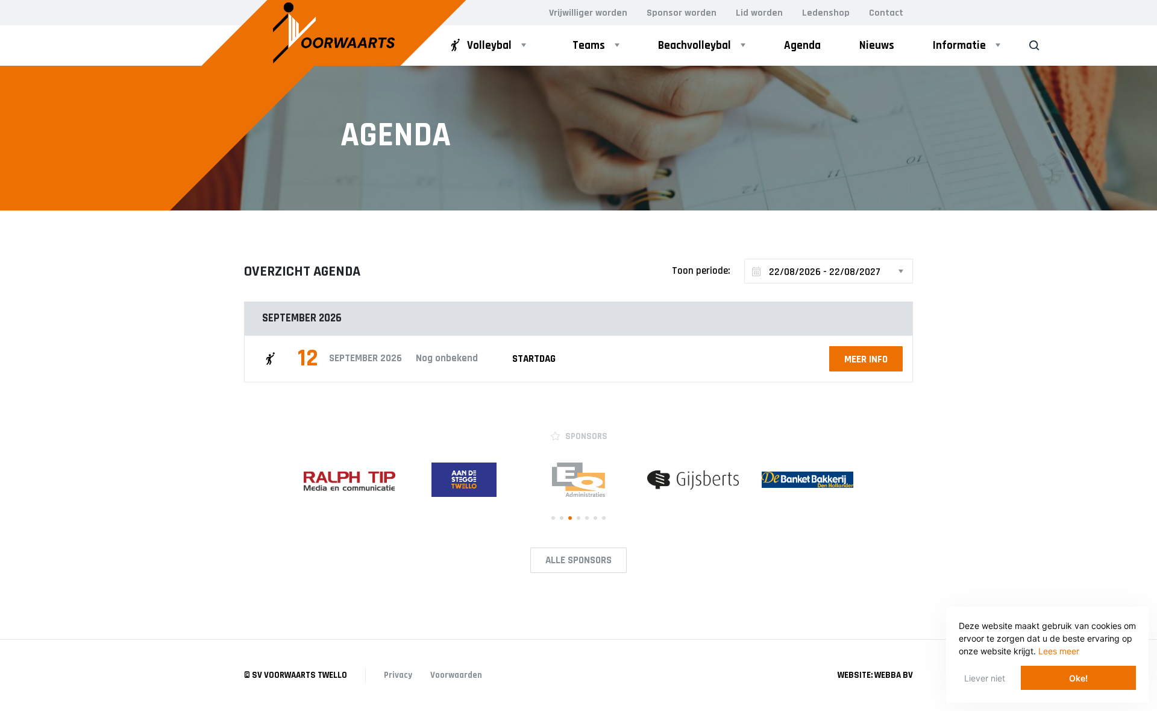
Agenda (802, 45)
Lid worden (759, 13)
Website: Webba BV (875, 675)
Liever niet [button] (984, 678)
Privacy (398, 675)
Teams (588, 45)
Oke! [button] (1078, 678)
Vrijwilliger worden (588, 13)
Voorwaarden (456, 675)
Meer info (866, 359)
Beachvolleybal (694, 45)
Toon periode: (701, 270)
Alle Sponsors (578, 560)
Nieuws (876, 45)
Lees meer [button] (1058, 651)
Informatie (959, 45)
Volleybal (489, 45)
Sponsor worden (681, 13)
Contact (886, 13)
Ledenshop (826, 13)
